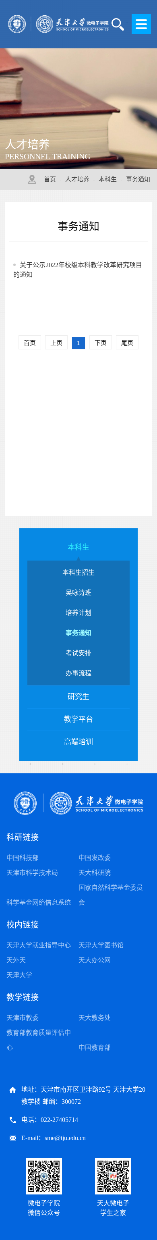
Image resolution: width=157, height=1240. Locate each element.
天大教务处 (94, 1017)
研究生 (78, 697)
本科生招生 (78, 572)
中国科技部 (22, 857)
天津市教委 (22, 1017)
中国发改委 (94, 857)
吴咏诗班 (78, 592)
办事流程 (78, 673)
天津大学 (19, 975)
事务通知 (138, 179)
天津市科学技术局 (32, 872)
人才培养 (77, 179)
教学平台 (78, 719)
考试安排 (78, 653)
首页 (50, 179)
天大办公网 (94, 960)
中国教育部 (94, 1047)
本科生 (108, 179)
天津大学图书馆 (101, 945)
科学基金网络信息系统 (38, 902)
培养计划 (78, 612)
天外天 (16, 960)
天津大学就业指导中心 (38, 945)
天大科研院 (94, 872)
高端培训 (78, 742)
